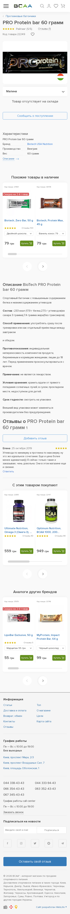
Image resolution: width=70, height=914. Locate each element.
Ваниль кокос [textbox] (51, 233)
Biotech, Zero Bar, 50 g (18, 220)
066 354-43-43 (13, 788)
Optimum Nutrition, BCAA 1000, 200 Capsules (49, 532)
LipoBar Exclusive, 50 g (18, 635)
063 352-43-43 (45, 788)
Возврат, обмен (12, 716)
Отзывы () (44, 28)
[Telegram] (62, 843)
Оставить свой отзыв (35, 862)
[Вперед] (42, 266)
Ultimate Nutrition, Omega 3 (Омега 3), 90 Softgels (18, 532)
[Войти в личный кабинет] (49, 6)
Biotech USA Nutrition (40, 144)
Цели (40, 716)
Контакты (9, 721)
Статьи (7, 705)
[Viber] (49, 843)
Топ (39, 705)
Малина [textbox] (11, 91)
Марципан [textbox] (16, 648)
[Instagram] (21, 843)
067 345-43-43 (13, 794)
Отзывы (8, 727)
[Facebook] (7, 843)
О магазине (44, 710)
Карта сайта (44, 721)
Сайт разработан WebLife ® (51, 907)
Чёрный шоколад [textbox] (52, 648)
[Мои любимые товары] (56, 6)
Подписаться (51, 830)
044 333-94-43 (45, 783)
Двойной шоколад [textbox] (20, 233)
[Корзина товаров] (63, 6)
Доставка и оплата (14, 710)
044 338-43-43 (13, 783)
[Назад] (27, 266)
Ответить (8, 471)
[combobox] (35, 91)
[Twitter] (35, 843)
